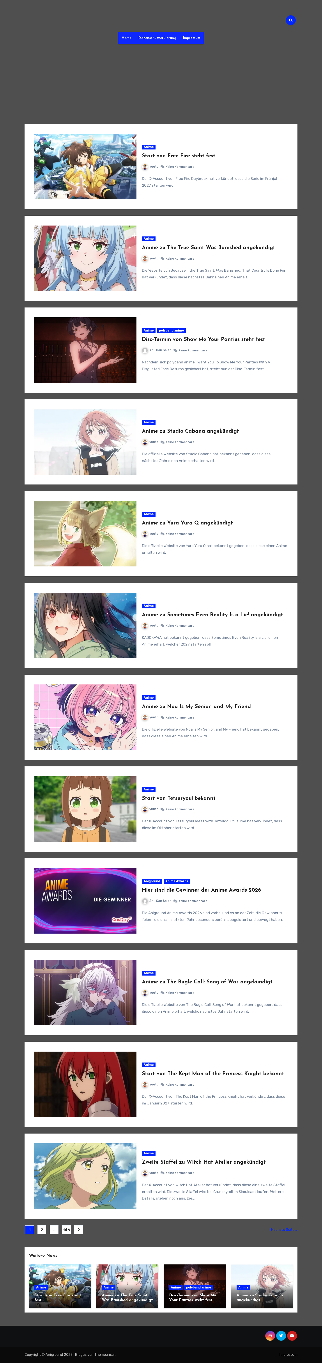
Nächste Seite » (284, 1230)
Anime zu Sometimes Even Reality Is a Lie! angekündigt (212, 615)
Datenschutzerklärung (157, 38)
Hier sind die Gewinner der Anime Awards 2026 (201, 890)
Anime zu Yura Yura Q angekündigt (187, 523)
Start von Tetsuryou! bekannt (179, 798)
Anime (149, 147)
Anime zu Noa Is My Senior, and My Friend (196, 706)
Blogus (81, 1355)
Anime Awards (176, 881)
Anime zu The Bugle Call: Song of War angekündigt (207, 982)
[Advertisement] (161, 81)
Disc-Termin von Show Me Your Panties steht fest (203, 339)
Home (127, 38)
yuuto (154, 166)
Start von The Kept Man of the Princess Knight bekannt (213, 1074)
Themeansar (104, 1355)
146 (66, 1230)
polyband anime (171, 330)
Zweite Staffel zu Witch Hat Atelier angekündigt (204, 1162)
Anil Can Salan (160, 350)
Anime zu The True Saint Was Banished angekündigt (208, 247)
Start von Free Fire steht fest (178, 156)
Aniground (152, 881)
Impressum (191, 38)
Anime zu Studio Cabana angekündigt (190, 431)
